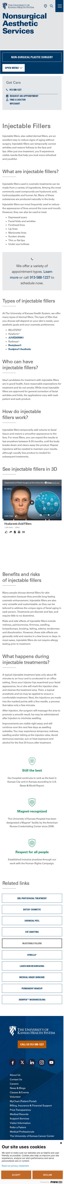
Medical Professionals (22, 1131)
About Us (15, 1074)
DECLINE (47, 1175)
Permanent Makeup (32, 988)
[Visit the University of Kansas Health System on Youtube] (51, 1062)
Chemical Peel (32, 920)
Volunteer (15, 1096)
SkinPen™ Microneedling (32, 999)
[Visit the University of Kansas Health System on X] (22, 1062)
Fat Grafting (32, 931)
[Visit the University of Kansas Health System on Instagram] (41, 1062)
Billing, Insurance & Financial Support (31, 1105)
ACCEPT (16, 1175)
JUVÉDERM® (16, 337)
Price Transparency (20, 1109)
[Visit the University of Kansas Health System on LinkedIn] (32, 1062)
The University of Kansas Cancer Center (32, 1135)
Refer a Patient (18, 1127)
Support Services (19, 1118)
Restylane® (14, 345)
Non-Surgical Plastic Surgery (32, 57)
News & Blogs (17, 1088)
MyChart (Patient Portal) (23, 1101)
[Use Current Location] (45, 6)
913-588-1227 (15, 89)
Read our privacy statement (15, 1166)
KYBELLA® (32, 954)
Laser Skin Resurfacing (32, 966)
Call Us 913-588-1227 (32, 1044)
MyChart (15, 103)
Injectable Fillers (32, 943)
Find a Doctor (18, 99)
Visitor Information (20, 1122)
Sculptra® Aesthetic (19, 349)
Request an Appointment (24, 95)
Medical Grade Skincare (32, 977)
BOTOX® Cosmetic (32, 909)
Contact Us (16, 1079)
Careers (14, 1083)
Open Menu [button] (12, 67)
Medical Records (19, 1114)
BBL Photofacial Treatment (32, 898)
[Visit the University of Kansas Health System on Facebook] (12, 1062)
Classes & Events (19, 1092)
